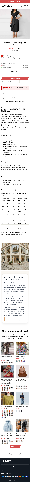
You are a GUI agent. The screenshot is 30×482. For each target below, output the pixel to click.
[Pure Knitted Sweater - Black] (10, 413)
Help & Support (7, 466)
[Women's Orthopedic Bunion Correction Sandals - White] (19, 441)
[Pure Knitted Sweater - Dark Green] (5, 411)
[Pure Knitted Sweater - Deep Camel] (12, 415)
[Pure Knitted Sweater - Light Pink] (5, 417)
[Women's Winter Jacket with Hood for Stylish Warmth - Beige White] (7, 441)
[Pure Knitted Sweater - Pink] (2, 411)
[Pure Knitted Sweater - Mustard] (7, 411)
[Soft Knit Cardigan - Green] (19, 361)
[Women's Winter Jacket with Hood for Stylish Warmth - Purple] (5, 441)
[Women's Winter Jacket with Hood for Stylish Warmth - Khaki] (5, 443)
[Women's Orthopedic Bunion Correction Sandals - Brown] (22, 441)
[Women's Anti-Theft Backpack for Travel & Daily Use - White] (17, 386)
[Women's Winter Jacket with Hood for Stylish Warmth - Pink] (12, 441)
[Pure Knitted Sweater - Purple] (10, 415)
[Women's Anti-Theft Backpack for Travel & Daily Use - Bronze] (22, 388)
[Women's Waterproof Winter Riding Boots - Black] (5, 362)
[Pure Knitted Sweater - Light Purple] (5, 413)
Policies (4, 470)
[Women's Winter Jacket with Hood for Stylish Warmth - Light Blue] (10, 441)
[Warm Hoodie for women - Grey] (19, 411)
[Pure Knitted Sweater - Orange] (10, 411)
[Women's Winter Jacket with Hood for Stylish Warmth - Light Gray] (2, 443)
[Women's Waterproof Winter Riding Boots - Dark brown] (2, 362)
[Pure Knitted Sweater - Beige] (7, 413)
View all (15, 447)
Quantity (15, 71)
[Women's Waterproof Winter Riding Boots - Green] (12, 362)
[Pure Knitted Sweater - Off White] (2, 413)
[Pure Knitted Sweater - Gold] (12, 411)
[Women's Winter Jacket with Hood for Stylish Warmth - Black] (2, 441)
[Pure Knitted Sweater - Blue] (2, 417)
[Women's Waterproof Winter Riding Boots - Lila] (10, 362)
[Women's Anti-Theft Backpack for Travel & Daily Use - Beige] (19, 388)
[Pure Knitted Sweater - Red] (2, 415)
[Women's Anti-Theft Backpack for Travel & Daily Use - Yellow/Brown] (17, 388)
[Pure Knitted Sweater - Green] (7, 415)
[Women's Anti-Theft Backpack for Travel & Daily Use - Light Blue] (19, 386)
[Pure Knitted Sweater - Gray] (12, 413)
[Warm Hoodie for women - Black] (22, 411)
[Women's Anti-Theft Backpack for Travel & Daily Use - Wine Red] (26, 386)
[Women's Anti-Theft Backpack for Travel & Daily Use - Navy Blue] (24, 386)
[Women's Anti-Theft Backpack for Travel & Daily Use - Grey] (24, 388)
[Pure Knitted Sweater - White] (5, 415)
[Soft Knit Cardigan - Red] (22, 361)
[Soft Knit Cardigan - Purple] (24, 361)
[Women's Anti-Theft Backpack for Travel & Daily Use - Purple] (26, 388)
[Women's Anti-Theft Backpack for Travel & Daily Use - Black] (22, 386)
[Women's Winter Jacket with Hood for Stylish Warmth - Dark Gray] (7, 443)
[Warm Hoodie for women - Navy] (17, 411)
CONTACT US (6, 473)
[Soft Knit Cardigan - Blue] (17, 361)
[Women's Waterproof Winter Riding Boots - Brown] (7, 362)
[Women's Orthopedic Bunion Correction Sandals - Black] (17, 441)
